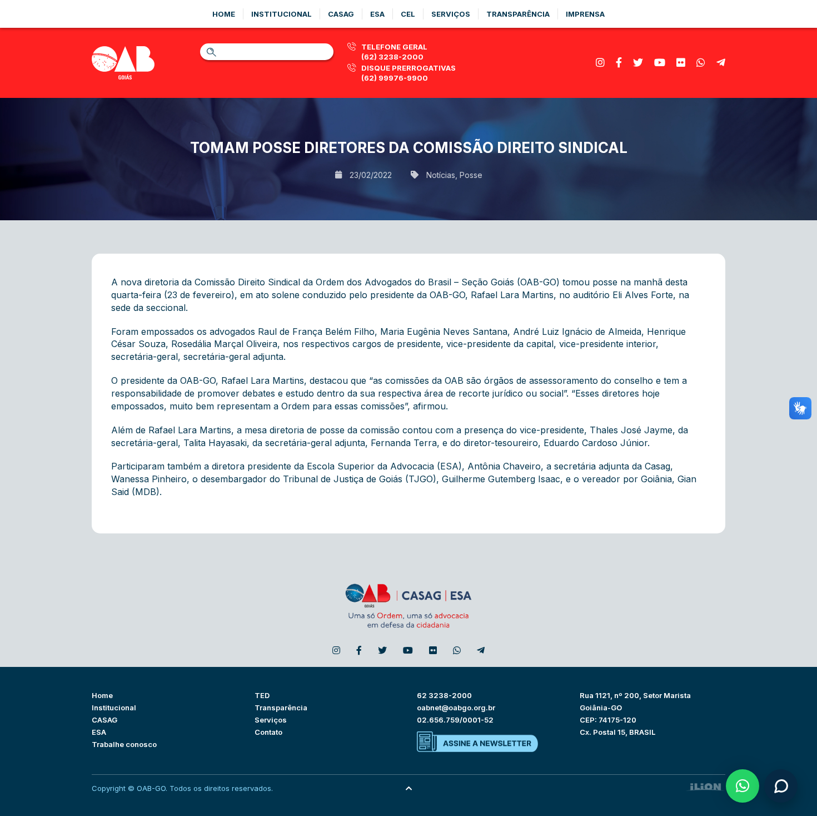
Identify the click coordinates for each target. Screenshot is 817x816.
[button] (742, 786)
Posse (471, 175)
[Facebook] (619, 62)
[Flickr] (680, 62)
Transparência (518, 13)
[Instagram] (600, 62)
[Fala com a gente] (781, 786)
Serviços (450, 13)
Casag (341, 13)
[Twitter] (638, 62)
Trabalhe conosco (124, 744)
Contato (268, 732)
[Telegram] (720, 62)
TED (262, 695)
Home (223, 13)
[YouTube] (659, 62)
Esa (377, 13)
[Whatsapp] (700, 62)
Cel (408, 13)
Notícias (440, 175)
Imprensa (585, 13)
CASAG (104, 719)
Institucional (281, 13)
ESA (99, 732)
